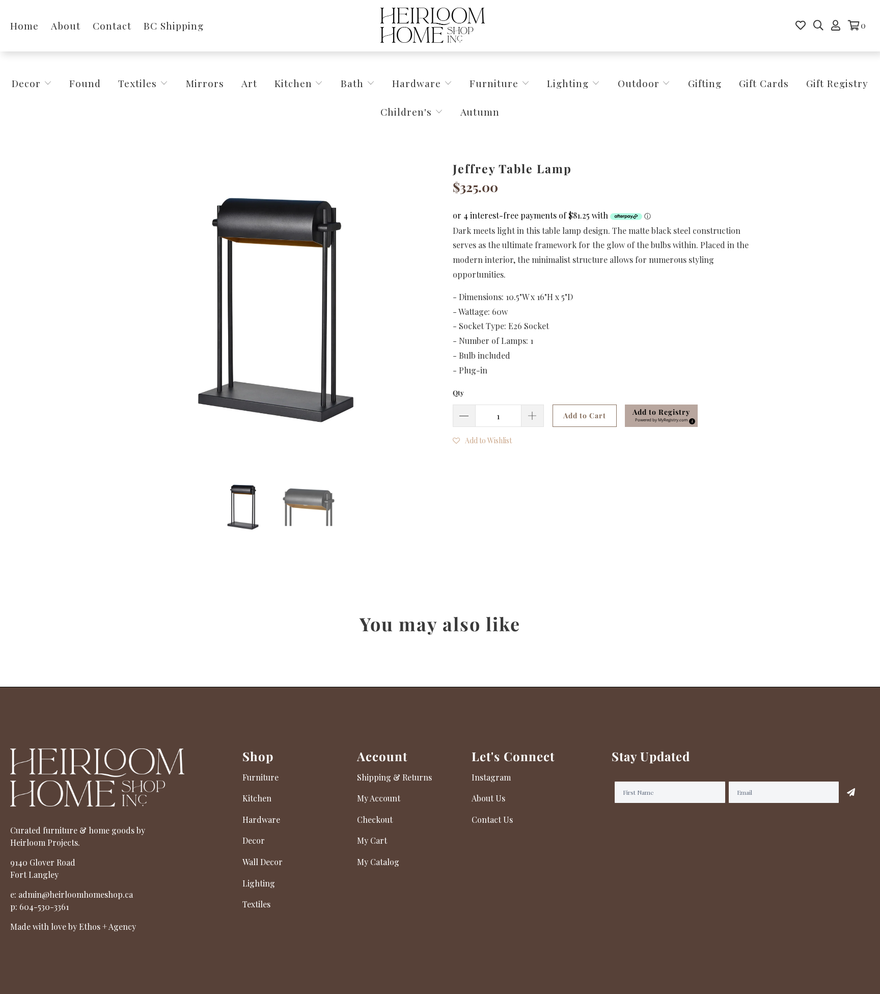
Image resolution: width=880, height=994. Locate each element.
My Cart (372, 840)
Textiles (139, 83)
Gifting (705, 83)
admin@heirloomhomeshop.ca (75, 894)
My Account (378, 798)
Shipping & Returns (394, 777)
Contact (112, 25)
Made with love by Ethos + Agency (73, 926)
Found (85, 83)
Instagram (491, 777)
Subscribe (851, 792)
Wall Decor (262, 861)
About (65, 25)
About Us (488, 798)
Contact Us (492, 819)
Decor (28, 83)
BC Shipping (174, 25)
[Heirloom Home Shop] (432, 26)
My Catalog (378, 861)
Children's (407, 111)
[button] (661, 416)
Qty (458, 392)
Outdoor (640, 83)
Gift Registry (837, 83)
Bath (354, 83)
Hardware (418, 83)
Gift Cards (764, 83)
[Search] (818, 25)
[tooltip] (690, 419)
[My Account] (835, 25)
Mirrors (205, 83)
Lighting (569, 83)
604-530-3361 (44, 906)
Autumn (480, 111)
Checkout (375, 819)
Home (24, 25)
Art (249, 83)
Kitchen (293, 83)
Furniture (494, 83)
